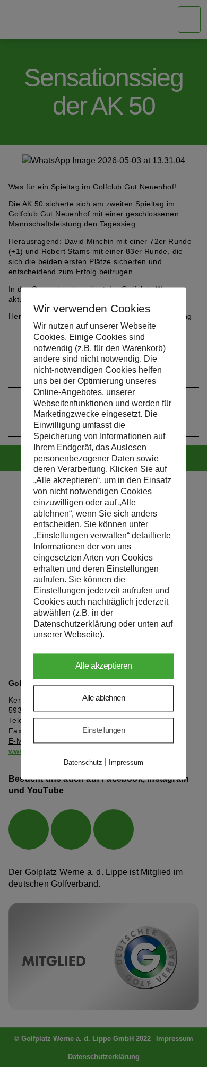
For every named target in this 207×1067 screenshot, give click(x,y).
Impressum (126, 763)
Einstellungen (103, 729)
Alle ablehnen (103, 698)
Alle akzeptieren (103, 666)
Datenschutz (83, 763)
